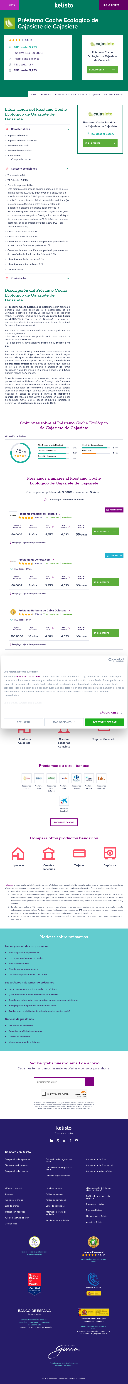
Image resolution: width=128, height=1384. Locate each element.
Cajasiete (95, 94)
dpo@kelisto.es (72, 1106)
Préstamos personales (65, 94)
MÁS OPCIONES (108, 712)
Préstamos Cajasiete (113, 94)
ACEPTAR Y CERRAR (105, 722)
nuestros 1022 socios (28, 676)
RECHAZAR (23, 722)
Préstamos (46, 94)
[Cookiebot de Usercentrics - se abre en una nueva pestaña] (110, 660)
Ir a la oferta (111, 5)
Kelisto (34, 94)
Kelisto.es (9, 885)
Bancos (83, 94)
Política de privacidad (82, 1108)
